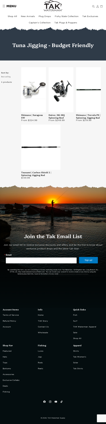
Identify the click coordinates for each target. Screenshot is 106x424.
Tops (5, 363)
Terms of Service (11, 315)
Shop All (12, 16)
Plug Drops (45, 16)
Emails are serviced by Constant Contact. (73, 274)
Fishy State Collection (66, 16)
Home (40, 315)
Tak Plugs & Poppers (65, 23)
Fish (75, 315)
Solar (75, 363)
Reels (40, 368)
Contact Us (43, 327)
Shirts (76, 351)
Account (7, 327)
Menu (11, 6)
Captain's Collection (40, 23)
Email (9, 255)
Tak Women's (79, 357)
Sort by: (5, 72)
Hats (5, 357)
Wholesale (43, 332)
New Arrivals (28, 16)
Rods (40, 363)
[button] (93, 6)
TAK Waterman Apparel (84, 327)
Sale (75, 332)
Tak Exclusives (90, 16)
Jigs (40, 357)
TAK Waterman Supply (56, 418)
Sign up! (88, 260)
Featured (7, 351)
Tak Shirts (78, 368)
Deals (5, 386)
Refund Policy (9, 321)
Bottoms (7, 368)
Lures (40, 351)
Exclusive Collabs (11, 380)
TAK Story (43, 321)
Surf (75, 321)
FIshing (6, 392)
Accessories (8, 374)
